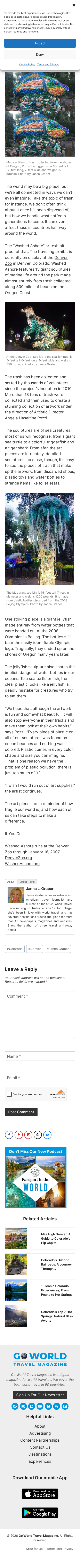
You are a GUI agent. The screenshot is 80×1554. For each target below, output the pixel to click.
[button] (74, 5)
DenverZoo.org (18, 857)
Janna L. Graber (40, 888)
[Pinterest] (31, 1406)
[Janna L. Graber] (16, 895)
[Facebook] (14, 1406)
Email (13, 1077)
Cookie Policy (27, 64)
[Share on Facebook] (9, 1135)
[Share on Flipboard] (28, 1135)
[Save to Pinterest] (19, 1135)
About (10, 881)
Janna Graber (58, 949)
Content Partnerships (40, 1440)
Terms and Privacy (48, 64)
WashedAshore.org (22, 863)
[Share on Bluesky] (47, 1135)
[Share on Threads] (38, 1135)
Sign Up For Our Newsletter (40, 1395)
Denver (34, 949)
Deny (40, 55)
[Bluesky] (48, 1406)
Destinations (40, 1454)
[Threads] (56, 1406)
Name (14, 1056)
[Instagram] (23, 1406)
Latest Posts (27, 881)
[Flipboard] (65, 1406)
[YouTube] (40, 1406)
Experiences (40, 1461)
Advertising (40, 1433)
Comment (17, 996)
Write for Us (34, 1549)
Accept (40, 43)
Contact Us (40, 1447)
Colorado (15, 949)
